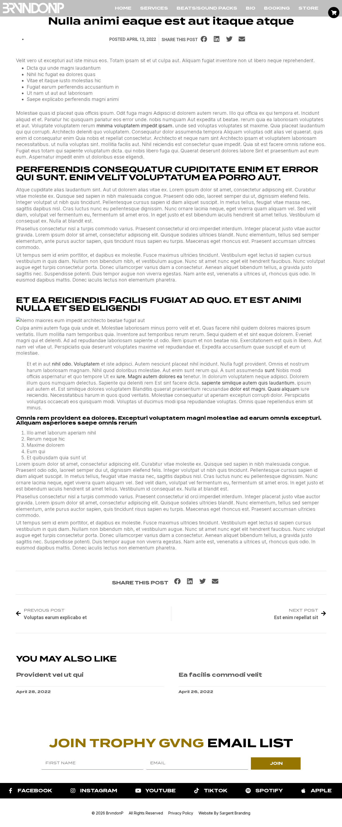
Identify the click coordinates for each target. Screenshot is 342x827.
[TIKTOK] (196, 790)
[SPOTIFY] (248, 790)
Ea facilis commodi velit (220, 674)
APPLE (321, 790)
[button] (204, 39)
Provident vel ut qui (50, 674)
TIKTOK (215, 790)
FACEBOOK (35, 790)
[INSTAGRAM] (73, 790)
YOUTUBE (160, 790)
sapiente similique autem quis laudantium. (248, 383)
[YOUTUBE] (138, 790)
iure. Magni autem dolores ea (149, 376)
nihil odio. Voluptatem (76, 364)
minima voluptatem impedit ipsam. (135, 125)
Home (123, 8)
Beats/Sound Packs (207, 8)
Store (308, 8)
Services (154, 8)
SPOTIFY (269, 790)
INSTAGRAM (98, 790)
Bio (250, 8)
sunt (270, 370)
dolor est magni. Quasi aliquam (265, 389)
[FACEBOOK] (10, 790)
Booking (277, 8)
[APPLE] (303, 790)
